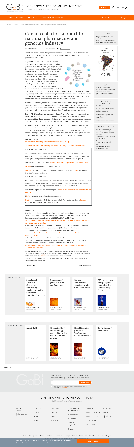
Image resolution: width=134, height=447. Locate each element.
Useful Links (90, 424)
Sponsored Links (92, 416)
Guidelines (72, 419)
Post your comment (65, 48)
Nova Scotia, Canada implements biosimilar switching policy (47, 142)
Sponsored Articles (93, 412)
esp (122, 7)
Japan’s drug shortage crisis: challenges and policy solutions (105, 37)
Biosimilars (33, 18)
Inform (75, 171)
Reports (71, 429)
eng (118, 7)
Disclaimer (58, 436)
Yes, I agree (93, 441)
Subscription (124, 18)
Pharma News (91, 420)
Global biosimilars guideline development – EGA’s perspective (104, 115)
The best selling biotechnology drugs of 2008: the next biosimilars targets (105, 110)
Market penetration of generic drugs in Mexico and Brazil (105, 141)
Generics (20, 18)
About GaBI (105, 18)
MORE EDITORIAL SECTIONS (52, 18)
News (36, 416)
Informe (83, 200)
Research (37, 420)
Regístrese (29, 200)
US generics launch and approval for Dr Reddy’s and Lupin (104, 93)
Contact (74, 436)
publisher (43, 255)
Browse (28, 166)
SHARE (8, 367)
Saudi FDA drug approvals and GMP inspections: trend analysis (106, 41)
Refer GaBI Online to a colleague (100, 436)
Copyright (67, 436)
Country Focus (73, 415)
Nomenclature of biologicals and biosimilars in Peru (69, 163)
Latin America (21, 415)
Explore (28, 196)
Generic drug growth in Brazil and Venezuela (57, 282)
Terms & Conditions (46, 436)
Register (28, 171)
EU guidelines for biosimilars (105, 120)
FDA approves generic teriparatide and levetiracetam (105, 88)
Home (10, 18)
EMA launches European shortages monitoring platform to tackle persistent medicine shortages (105, 131)
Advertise (114, 18)
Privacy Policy (65, 387)
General (22, 24)
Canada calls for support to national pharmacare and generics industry (46, 24)
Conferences (90, 408)
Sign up (104, 7)
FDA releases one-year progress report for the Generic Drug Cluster (103, 146)
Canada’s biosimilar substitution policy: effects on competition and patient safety (55, 146)
